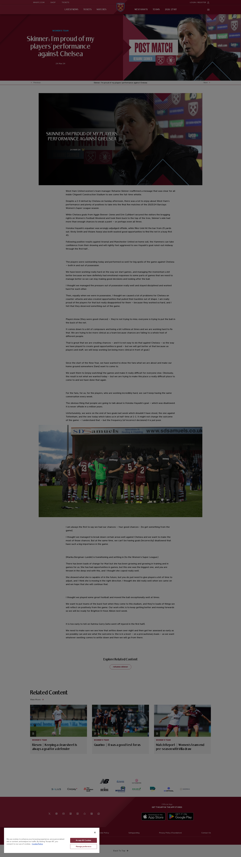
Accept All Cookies (83, 840)
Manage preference (83, 846)
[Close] (95, 832)
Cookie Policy (37, 844)
